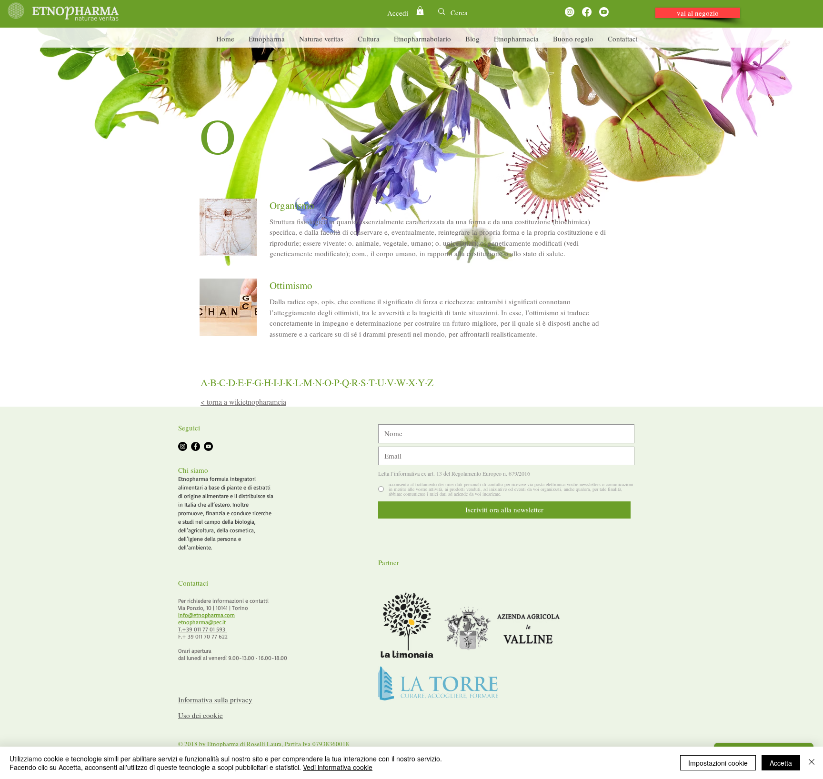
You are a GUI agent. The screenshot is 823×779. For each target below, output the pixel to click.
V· (391, 382)
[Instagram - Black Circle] (182, 446)
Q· (346, 382)
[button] (420, 10)
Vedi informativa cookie (337, 767)
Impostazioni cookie (718, 763)
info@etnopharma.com (206, 615)
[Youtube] (604, 12)
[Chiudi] (811, 762)
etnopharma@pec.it (202, 622)
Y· (422, 382)
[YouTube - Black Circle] (208, 446)
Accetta (781, 763)
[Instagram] (569, 12)
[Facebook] (587, 12)
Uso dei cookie (200, 715)
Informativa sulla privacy (215, 699)
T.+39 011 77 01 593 (202, 629)
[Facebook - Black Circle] (195, 446)
